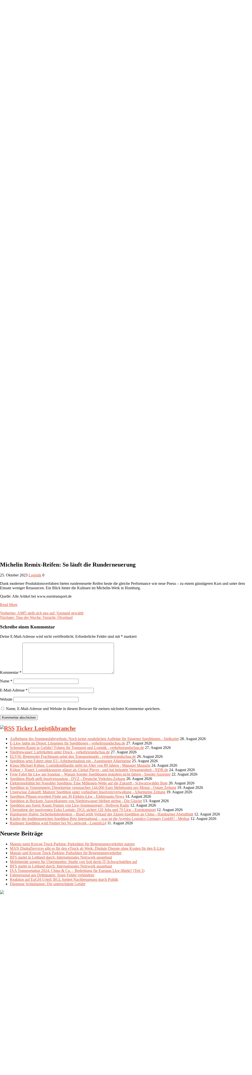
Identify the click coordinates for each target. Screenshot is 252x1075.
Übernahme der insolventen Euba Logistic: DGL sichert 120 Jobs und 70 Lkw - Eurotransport (83, 810)
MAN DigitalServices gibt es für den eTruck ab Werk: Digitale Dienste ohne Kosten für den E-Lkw (87, 848)
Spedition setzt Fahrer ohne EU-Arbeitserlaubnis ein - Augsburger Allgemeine (70, 761)
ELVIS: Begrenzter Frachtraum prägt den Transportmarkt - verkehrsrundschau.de (73, 756)
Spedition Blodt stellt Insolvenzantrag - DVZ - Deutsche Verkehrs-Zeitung (67, 779)
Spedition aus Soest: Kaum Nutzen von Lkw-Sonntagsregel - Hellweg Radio (69, 805)
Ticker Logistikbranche (46, 728)
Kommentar (10, 672)
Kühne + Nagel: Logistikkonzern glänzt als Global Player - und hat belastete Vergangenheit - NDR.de (89, 770)
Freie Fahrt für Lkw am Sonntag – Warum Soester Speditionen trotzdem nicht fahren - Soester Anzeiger (90, 774)
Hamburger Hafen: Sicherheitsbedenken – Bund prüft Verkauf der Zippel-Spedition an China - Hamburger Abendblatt (101, 814)
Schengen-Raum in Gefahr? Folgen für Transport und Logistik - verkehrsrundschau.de (77, 748)
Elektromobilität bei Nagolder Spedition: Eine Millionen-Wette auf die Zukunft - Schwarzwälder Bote (89, 783)
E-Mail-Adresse (14, 690)
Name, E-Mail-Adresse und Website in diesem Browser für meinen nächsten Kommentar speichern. (83, 709)
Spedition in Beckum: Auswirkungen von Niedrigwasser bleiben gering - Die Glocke (76, 801)
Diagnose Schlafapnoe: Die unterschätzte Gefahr (47, 884)
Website (6, 699)
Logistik (35, 575)
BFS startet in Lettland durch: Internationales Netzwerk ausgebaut (61, 857)
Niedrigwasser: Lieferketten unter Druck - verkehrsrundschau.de (60, 752)
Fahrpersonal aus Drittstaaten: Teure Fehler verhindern (52, 875)
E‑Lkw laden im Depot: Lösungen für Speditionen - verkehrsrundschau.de (67, 743)
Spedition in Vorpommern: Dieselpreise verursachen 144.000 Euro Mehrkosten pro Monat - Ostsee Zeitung (93, 787)
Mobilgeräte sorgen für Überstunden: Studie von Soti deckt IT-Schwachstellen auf (73, 862)
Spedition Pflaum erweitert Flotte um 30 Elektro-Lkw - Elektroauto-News (67, 796)
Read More (8, 605)
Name (6, 681)
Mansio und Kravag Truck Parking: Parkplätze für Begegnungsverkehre (66, 853)
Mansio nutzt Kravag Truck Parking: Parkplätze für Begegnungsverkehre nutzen (72, 844)
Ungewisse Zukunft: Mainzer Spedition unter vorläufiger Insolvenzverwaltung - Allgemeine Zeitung (87, 792)
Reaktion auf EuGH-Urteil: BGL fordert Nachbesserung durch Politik (64, 879)
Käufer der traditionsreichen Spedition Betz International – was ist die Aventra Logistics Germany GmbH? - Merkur (99, 818)
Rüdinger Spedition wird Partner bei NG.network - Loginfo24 (58, 823)
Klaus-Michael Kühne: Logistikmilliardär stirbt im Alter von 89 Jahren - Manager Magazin (80, 765)
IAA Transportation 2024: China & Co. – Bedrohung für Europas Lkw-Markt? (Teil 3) (77, 870)
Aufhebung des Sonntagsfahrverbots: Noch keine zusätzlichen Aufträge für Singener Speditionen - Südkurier (94, 739)
